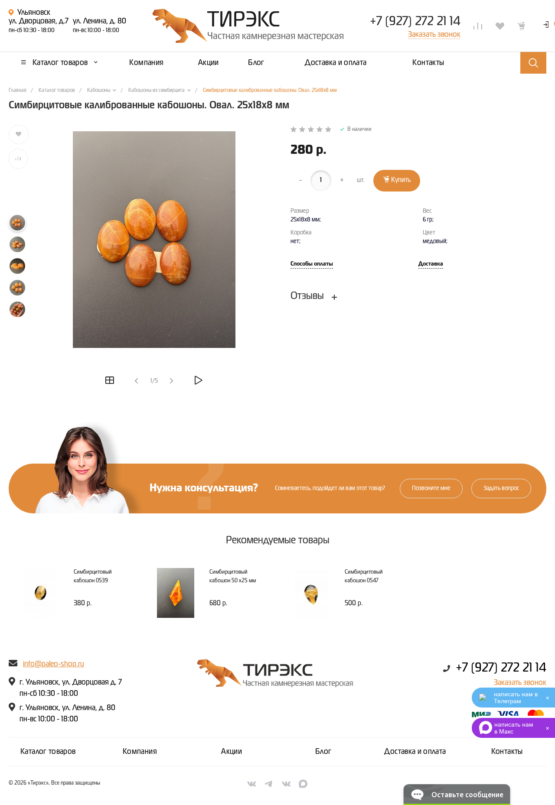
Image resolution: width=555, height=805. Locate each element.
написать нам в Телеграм (516, 697)
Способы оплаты (312, 264)
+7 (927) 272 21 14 (415, 21)
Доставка (430, 264)
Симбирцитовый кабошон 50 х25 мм (232, 576)
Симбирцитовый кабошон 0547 (364, 576)
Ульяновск (33, 12)
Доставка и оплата (415, 751)
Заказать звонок (520, 682)
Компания (140, 751)
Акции (231, 751)
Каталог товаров (47, 751)
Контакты (507, 751)
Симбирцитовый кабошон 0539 (93, 576)
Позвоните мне (431, 488)
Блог (323, 751)
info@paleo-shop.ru (53, 664)
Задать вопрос (501, 488)
